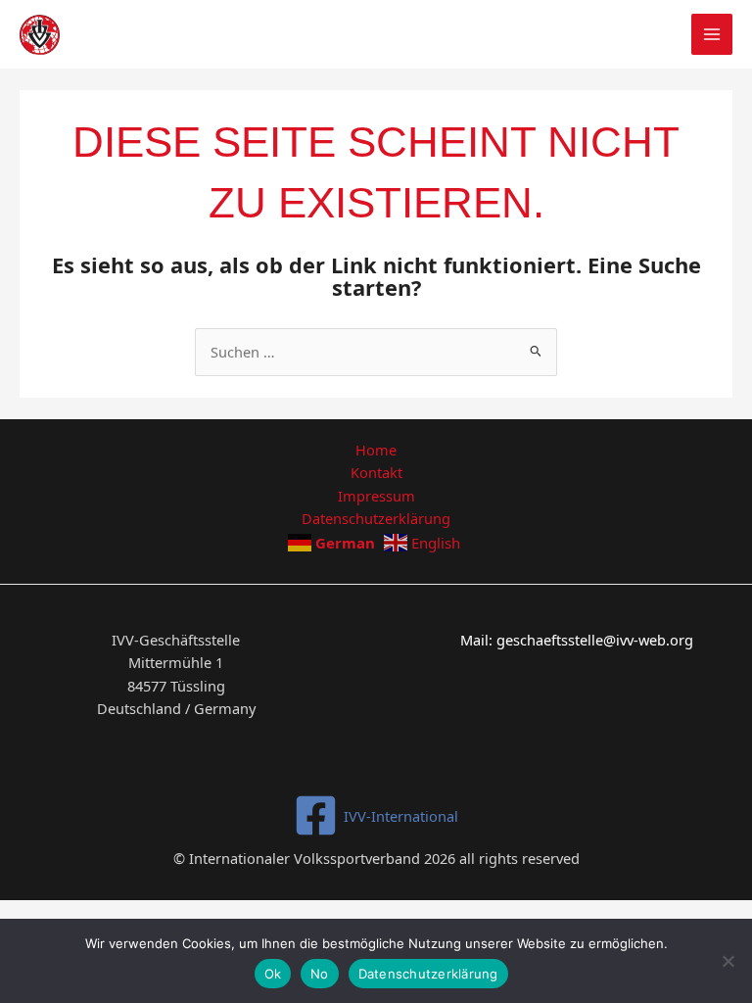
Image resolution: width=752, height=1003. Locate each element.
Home (376, 449)
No (319, 973)
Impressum (376, 495)
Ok (273, 973)
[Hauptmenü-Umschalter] (711, 34)
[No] (727, 961)
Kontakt (376, 472)
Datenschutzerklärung (376, 518)
